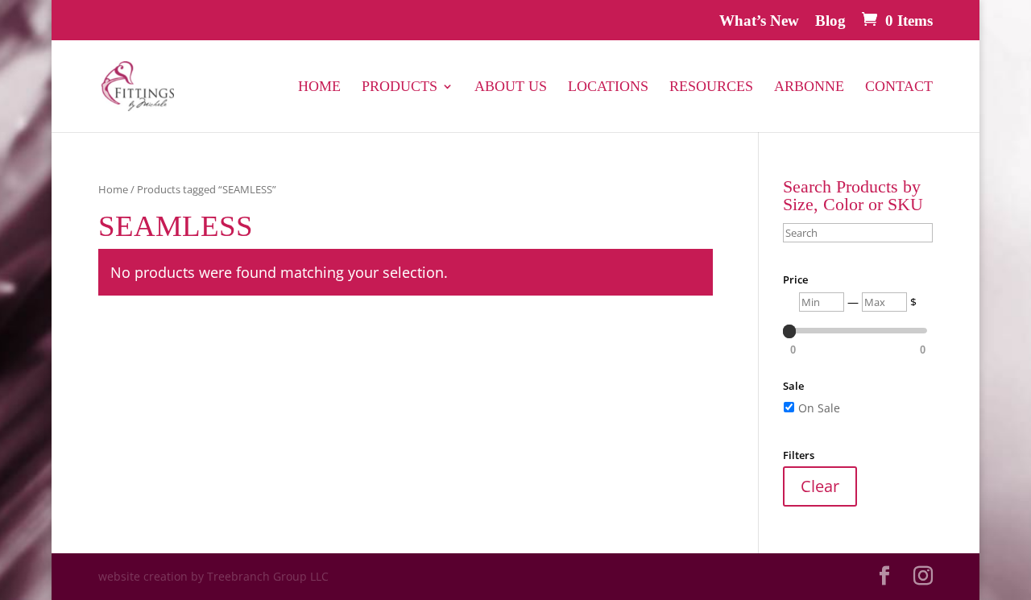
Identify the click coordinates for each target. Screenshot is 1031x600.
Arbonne (809, 87)
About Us (510, 87)
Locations (608, 87)
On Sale (819, 408)
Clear (820, 486)
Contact (899, 87)
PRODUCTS (399, 87)
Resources (711, 87)
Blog (830, 21)
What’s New (759, 21)
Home (319, 87)
